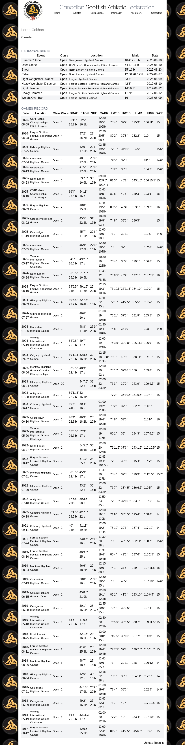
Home (57, 13)
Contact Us (156, 13)
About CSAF (137, 13)
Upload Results (154, 742)
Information (116, 13)
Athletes (77, 13)
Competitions (97, 13)
